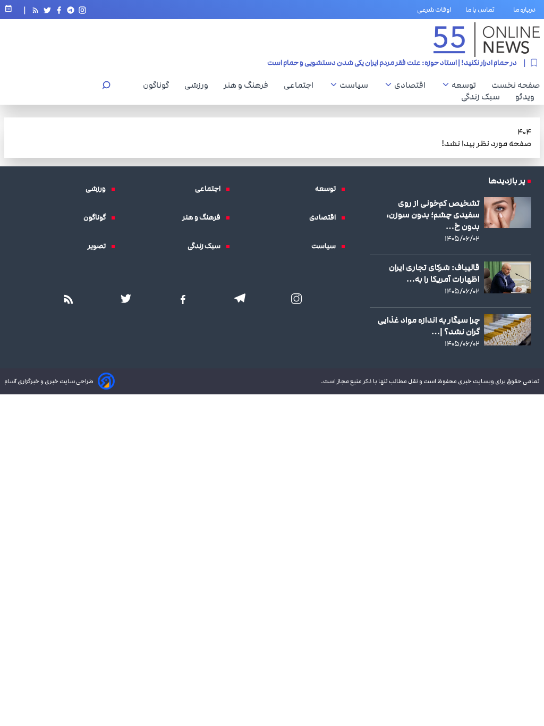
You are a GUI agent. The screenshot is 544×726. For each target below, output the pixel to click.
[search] (106, 86)
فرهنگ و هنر (249, 85)
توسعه (466, 85)
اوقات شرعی (434, 9)
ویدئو (527, 97)
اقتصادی (412, 85)
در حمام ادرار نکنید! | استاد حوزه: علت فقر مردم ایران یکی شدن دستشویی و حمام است (392, 62)
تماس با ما (482, 9)
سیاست (356, 85)
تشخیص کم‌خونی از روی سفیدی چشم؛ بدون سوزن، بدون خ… (433, 214)
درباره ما (526, 9)
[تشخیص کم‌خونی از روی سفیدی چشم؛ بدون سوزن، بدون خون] (507, 212)
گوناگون (158, 85)
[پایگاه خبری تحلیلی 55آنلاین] (487, 39)
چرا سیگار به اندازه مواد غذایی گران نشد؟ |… (429, 325)
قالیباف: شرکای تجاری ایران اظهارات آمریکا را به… (434, 273)
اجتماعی (301, 85)
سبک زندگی (483, 97)
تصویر (99, 246)
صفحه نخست (515, 85)
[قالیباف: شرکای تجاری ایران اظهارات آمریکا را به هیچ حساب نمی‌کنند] (507, 277)
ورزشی (199, 85)
